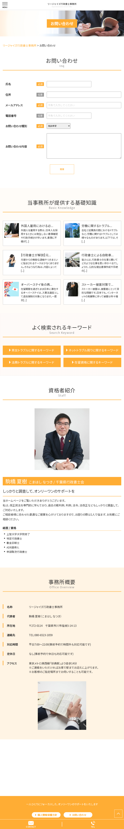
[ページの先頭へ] (118, 814)
